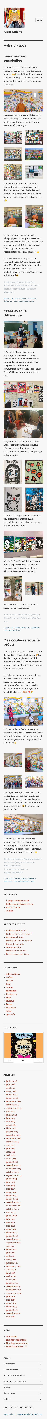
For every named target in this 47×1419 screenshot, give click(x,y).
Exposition (11, 991)
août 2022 (11, 1212)
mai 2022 (10, 1222)
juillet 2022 (11, 1216)
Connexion (11, 1336)
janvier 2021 (12, 1263)
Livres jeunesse (11, 1370)
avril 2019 (10, 1300)
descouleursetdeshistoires (24, 301)
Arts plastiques (13, 974)
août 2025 (11, 1111)
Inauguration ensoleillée (15, 58)
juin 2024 (10, 1148)
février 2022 (12, 1232)
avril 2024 (11, 1155)
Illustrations (9, 1393)
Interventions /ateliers (14, 1375)
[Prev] (9, 1060)
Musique (10, 1001)
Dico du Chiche (13, 907)
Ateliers (18, 298)
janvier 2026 (12, 1098)
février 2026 (12, 1094)
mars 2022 (11, 1229)
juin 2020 (10, 1273)
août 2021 (10, 1246)
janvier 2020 (12, 1283)
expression (8, 630)
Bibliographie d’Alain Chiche (19, 904)
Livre (8, 997)
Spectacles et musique (15, 1381)
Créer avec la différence (15, 313)
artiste (36, 628)
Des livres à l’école (15, 937)
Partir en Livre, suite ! (16, 930)
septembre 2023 (13, 1175)
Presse (9, 1004)
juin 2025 (10, 1118)
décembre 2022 (13, 1202)
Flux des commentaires (17, 1343)
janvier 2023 (12, 1199)
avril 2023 (10, 1189)
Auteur (24, 298)
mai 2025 (10, 1121)
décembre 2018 (13, 1313)
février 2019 (11, 1306)
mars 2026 (11, 1091)
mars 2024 (11, 1158)
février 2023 (11, 1195)
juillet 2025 (11, 1115)
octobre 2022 (12, 1209)
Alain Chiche (13, 31)
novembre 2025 (13, 1101)
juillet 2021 (11, 1249)
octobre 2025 (12, 1105)
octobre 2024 (12, 1142)
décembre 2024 (13, 1135)
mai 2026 (10, 1088)
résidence (16, 630)
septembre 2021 (13, 1242)
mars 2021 (11, 1259)
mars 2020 (11, 1279)
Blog (8, 984)
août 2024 (11, 1145)
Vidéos (7, 1399)
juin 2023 (10, 1182)
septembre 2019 (13, 1293)
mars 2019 (11, 1303)
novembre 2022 (13, 1205)
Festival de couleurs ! (16, 951)
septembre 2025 (14, 1108)
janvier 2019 (12, 1310)
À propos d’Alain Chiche (17, 900)
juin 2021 (10, 1253)
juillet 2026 (11, 1081)
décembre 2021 (13, 1239)
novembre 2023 (13, 1168)
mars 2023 (11, 1192)
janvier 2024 (12, 1162)
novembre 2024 (13, 1138)
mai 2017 (10, 1316)
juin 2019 (10, 1296)
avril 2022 (11, 1226)
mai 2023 (10, 1185)
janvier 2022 (12, 1236)
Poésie (7, 1387)
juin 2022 (10, 1219)
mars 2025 (11, 1125)
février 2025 (12, 1128)
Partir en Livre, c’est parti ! (19, 934)
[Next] (38, 1060)
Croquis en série (13, 947)
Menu (39, 20)
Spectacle (10, 1014)
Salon (8, 1011)
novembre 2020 (13, 1266)
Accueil (7, 1358)
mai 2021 (10, 1256)
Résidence (8, 301)
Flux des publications (16, 1340)
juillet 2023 (11, 1179)
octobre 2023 (12, 1172)
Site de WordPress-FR (16, 1346)
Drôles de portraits (15, 944)
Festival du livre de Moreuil (19, 940)
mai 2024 (10, 1152)
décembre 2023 (13, 1165)
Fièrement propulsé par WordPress (28, 1414)
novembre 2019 (13, 1290)
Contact (9, 911)
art (32, 628)
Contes (9, 987)
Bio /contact (9, 1364)
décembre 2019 (13, 1286)
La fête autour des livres (17, 954)
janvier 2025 (12, 1131)
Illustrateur (32, 298)
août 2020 (11, 1269)
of (23, 1060)
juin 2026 (10, 1084)
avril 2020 (11, 1276)
